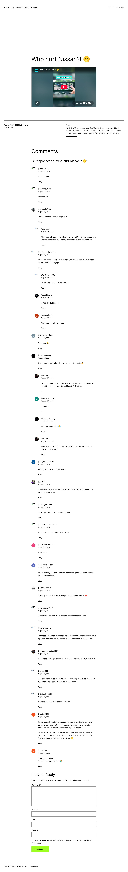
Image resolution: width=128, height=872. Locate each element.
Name (35, 809)
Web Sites (120, 7)
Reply (40, 182)
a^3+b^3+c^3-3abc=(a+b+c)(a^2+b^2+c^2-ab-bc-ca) (86, 128)
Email (34, 820)
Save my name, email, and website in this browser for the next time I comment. (63, 841)
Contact (111, 7)
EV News (24, 125)
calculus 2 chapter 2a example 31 (81, 133)
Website (35, 830)
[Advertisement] (64, 34)
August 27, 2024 (44, 171)
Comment (36, 785)
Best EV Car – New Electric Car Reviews (21, 7)
